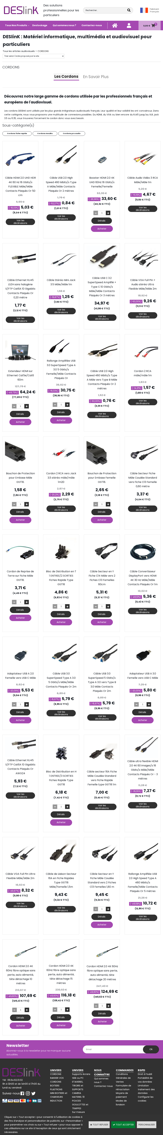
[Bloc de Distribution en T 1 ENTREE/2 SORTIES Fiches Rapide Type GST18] (61, 567)
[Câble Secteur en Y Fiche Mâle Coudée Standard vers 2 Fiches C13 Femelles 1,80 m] (101, 869)
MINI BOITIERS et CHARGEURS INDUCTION (58, 1096)
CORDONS (43, 51)
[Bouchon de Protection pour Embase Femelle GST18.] (101, 469)
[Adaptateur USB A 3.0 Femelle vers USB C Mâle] (142, 669)
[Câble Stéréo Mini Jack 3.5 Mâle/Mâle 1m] (61, 275)
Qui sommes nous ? (64, 25)
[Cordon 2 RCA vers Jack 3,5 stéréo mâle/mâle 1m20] (61, 469)
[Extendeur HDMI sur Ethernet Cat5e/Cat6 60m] (20, 366)
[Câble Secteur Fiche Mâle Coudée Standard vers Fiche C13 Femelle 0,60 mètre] (142, 469)
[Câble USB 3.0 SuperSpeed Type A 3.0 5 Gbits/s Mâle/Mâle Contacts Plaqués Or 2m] (61, 669)
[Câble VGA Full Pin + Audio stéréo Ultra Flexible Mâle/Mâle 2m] (142, 275)
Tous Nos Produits (16, 25)
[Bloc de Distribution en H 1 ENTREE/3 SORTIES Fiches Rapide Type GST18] (61, 767)
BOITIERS (54, 1085)
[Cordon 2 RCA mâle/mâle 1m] (142, 366)
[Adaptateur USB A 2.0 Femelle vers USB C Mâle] (20, 669)
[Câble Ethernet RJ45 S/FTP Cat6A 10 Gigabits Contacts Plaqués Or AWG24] (20, 756)
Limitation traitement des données (146, 1089)
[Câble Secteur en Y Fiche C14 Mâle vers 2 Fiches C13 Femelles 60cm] (101, 567)
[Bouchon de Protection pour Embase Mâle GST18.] (20, 469)
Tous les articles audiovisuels (19, 51)
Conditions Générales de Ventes (123, 1078)
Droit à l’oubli (145, 1074)
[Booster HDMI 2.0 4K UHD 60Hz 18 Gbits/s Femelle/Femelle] (101, 173)
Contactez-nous (92, 25)
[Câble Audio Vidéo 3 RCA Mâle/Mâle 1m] (142, 173)
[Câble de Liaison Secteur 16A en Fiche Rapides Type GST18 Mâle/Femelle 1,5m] (61, 869)
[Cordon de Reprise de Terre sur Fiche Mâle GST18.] (20, 567)
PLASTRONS (56, 1089)
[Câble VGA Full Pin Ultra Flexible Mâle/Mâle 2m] (20, 869)
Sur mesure (78, 1112)
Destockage (39, 25)
